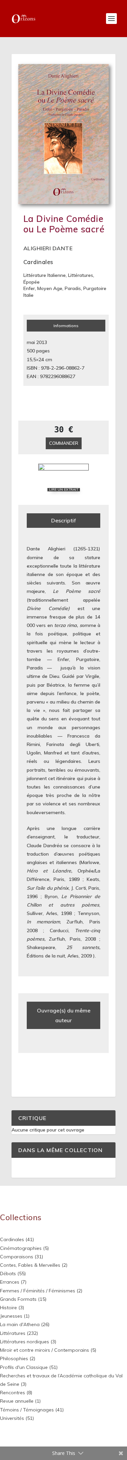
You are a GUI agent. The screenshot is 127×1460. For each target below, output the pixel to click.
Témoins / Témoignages (27, 1410)
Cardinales (38, 261)
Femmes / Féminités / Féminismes (37, 1291)
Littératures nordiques (24, 1342)
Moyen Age (49, 288)
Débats (8, 1273)
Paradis (73, 288)
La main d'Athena (20, 1324)
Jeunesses (11, 1316)
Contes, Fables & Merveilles (30, 1265)
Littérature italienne (44, 275)
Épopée (31, 282)
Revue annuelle (17, 1401)
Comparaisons (16, 1257)
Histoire (8, 1308)
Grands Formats (18, 1299)
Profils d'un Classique (24, 1367)
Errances (9, 1282)
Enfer (29, 288)
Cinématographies (21, 1248)
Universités (12, 1418)
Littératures (80, 275)
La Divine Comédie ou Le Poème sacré (64, 224)
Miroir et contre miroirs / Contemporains (44, 1350)
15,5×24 (35, 359)
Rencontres (12, 1393)
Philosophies (14, 1358)
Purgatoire (94, 288)
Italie (28, 295)
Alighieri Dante (48, 248)
